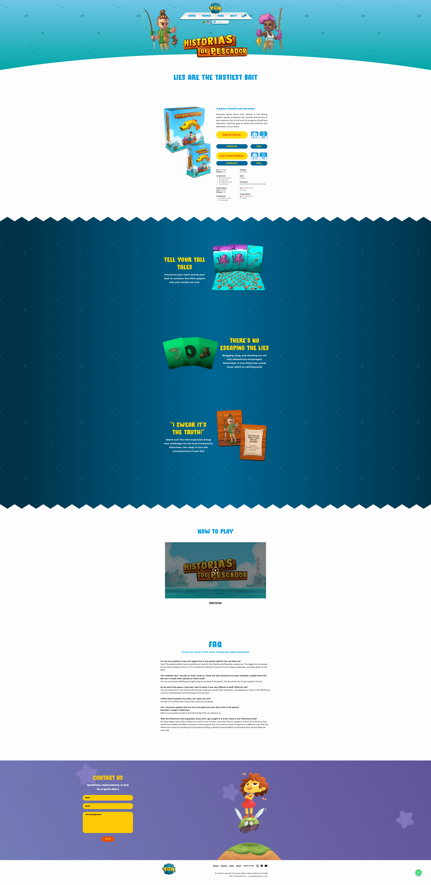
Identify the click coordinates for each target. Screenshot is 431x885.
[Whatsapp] (418, 872)
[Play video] (216, 570)
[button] (244, 15)
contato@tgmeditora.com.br (258, 876)
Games (216, 866)
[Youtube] (266, 865)
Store (231, 866)
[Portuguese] (204, 22)
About (238, 866)
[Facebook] (261, 865)
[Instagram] (257, 865)
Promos (224, 866)
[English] (208, 22)
